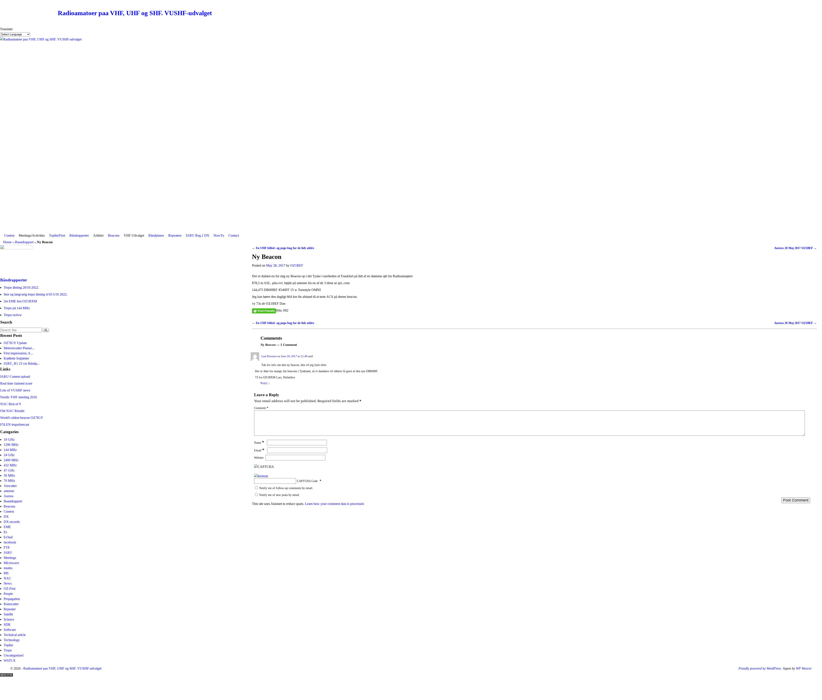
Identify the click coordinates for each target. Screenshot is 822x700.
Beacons (113, 235)
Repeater (10, 609)
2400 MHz (11, 460)
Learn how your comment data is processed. (334, 504)
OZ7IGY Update (15, 343)
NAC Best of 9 (10, 404)
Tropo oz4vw (13, 315)
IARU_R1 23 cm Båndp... (22, 363)
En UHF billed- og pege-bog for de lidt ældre (283, 248)
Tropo (8, 650)
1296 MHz (11, 444)
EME (7, 527)
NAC (7, 578)
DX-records (12, 522)
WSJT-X (10, 660)
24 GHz (9, 455)
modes (8, 568)
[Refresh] (261, 476)
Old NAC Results (12, 411)
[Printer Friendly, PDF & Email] (264, 310)
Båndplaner (156, 235)
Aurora (8, 496)
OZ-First (9, 588)
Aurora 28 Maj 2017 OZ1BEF (795, 248)
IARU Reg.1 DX (197, 235)
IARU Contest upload (15, 376)
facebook (10, 542)
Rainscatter (11, 604)
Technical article (15, 635)
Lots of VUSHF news (15, 390)
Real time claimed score (16, 383)
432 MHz (10, 465)
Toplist (8, 645)
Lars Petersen (269, 356)
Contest (9, 235)
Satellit (8, 614)
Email (259, 450)
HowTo (219, 235)
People (8, 594)
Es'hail (8, 537)
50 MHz (9, 475)
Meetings (10, 558)
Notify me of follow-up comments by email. (286, 488)
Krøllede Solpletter (16, 358)
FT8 (6, 547)
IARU (8, 552)
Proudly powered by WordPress (760, 668)
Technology (12, 640)
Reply (265, 383)
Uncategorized (13, 655)
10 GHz (9, 439)
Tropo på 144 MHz (17, 308)
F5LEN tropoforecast (14, 424)
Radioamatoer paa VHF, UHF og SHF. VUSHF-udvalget (135, 13)
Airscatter (10, 486)
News (8, 583)
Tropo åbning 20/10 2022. (21, 287)
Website (259, 457)
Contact (233, 235)
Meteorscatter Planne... (19, 348)
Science (9, 619)
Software (10, 629)
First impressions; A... (18, 353)
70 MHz (9, 480)
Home (7, 242)
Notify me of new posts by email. (279, 495)
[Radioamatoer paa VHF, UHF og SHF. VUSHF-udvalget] (411, 134)
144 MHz (10, 450)
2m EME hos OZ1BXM (20, 301)
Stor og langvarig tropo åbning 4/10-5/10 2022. (35, 294)
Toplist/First (57, 235)
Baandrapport (24, 242)
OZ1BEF (296, 265)
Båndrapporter (79, 235)
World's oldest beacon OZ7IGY (21, 417)
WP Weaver (804, 668)
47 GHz (9, 470)
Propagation (12, 599)
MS (6, 573)
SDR (7, 624)
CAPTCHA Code (307, 481)
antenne (9, 491)
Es (5, 532)
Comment (261, 408)
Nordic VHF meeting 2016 (18, 397)
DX (6, 516)
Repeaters (175, 235)
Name (259, 442)
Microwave (11, 563)
